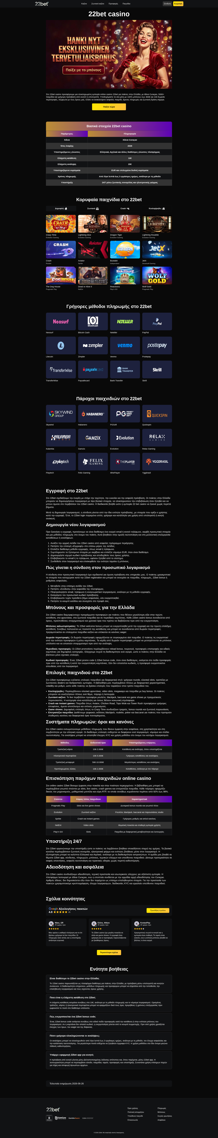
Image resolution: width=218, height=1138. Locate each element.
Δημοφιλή (59, 208)
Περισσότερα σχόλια (109, 952)
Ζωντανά (91, 208)
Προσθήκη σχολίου (158, 910)
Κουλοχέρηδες (155, 208)
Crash (123, 208)
